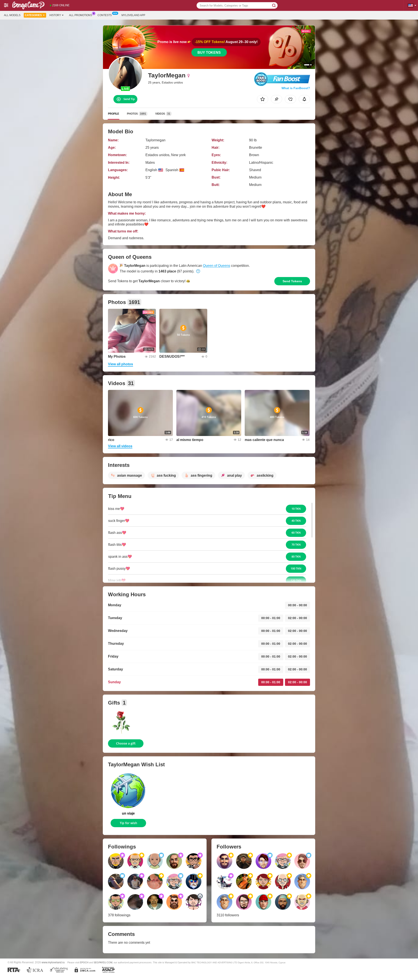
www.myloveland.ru (53, 962)
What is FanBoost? (295, 88)
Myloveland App (133, 15)
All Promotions (80, 15)
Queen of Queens (216, 265)
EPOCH (84, 962)
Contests (105, 15)
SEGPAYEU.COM (103, 962)
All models (12, 15)
